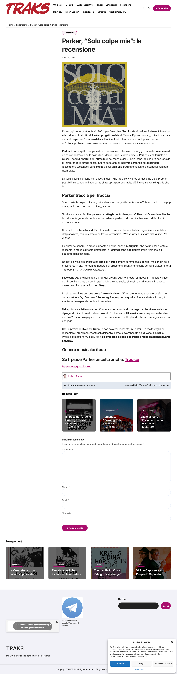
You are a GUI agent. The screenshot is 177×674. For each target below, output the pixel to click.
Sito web (66, 513)
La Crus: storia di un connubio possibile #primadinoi (22, 574)
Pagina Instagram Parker (76, 366)
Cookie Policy (140, 669)
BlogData (100, 669)
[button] (172, 642)
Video (99, 564)
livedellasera (88, 12)
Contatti (69, 5)
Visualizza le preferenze (163, 663)
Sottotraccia (111, 5)
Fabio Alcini (75, 376)
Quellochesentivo (84, 5)
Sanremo (102, 12)
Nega (141, 663)
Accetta (120, 663)
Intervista (57, 12)
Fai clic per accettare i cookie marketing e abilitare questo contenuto (33, 626)
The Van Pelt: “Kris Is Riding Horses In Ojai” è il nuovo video (109, 574)
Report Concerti (72, 12)
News (141, 564)
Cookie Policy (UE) (118, 12)
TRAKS (15, 648)
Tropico (132, 359)
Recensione (125, 5)
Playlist (99, 5)
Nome (66, 487)
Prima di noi (16, 564)
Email (65, 500)
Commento (68, 449)
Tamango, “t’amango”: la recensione (112, 420)
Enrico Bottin (110, 423)
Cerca (122, 599)
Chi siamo (58, 5)
